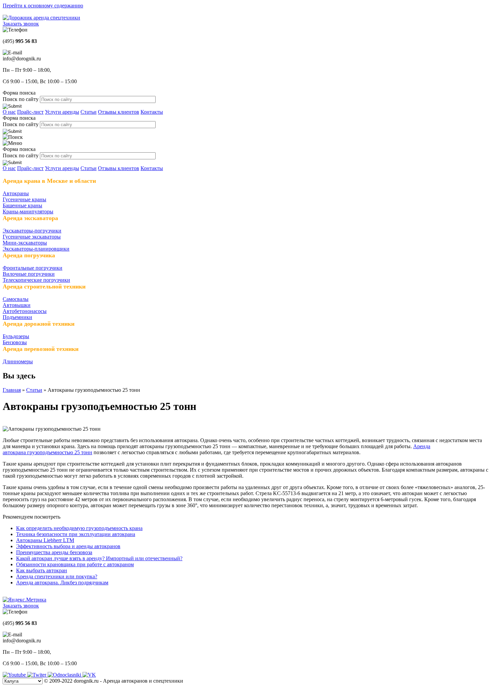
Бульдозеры (16, 336)
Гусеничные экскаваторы (32, 237)
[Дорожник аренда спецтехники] (41, 17)
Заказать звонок (21, 24)
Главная (12, 390)
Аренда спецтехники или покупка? (56, 576)
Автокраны (16, 193)
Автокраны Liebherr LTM (45, 540)
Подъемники (17, 317)
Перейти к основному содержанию (43, 5)
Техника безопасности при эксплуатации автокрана (75, 534)
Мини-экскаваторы (25, 243)
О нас (9, 112)
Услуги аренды (62, 112)
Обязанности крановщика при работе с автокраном (75, 564)
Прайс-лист (30, 112)
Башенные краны (22, 205)
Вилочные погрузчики (29, 274)
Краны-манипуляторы (28, 211)
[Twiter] (37, 675)
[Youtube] (15, 675)
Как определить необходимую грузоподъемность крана (79, 528)
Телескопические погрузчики (36, 280)
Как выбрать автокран (41, 570)
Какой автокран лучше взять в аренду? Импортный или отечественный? (99, 558)
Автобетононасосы (25, 311)
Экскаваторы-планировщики (36, 249)
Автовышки (17, 305)
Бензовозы (15, 342)
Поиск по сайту (21, 99)
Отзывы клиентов (118, 112)
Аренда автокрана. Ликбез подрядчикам (62, 582)
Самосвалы (16, 299)
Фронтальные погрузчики (32, 268)
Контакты (152, 112)
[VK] (89, 675)
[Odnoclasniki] (65, 675)
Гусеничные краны (24, 199)
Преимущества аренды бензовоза (54, 552)
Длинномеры (18, 361)
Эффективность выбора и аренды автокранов (68, 546)
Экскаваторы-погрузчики (32, 230)
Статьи (88, 112)
